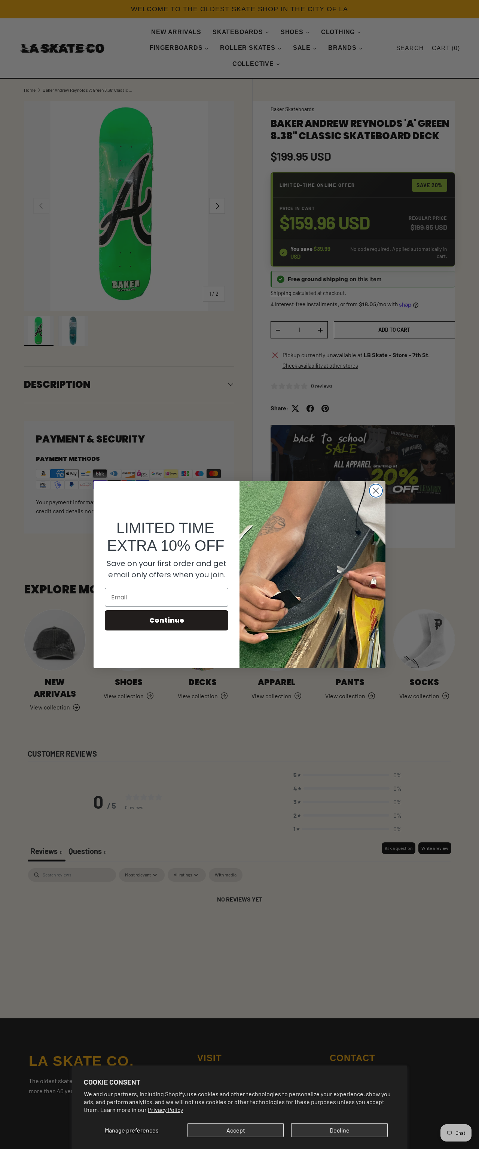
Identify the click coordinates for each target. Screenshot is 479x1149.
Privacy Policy (165, 1109)
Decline (340, 1130)
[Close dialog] (375, 490)
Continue (166, 620)
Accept (235, 1130)
